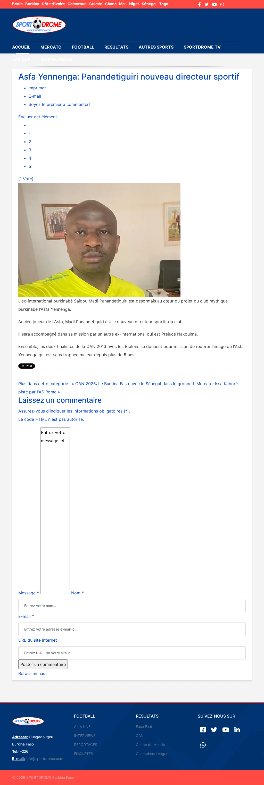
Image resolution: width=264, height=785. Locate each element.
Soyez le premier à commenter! (59, 104)
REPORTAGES (85, 744)
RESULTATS (116, 47)
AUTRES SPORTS (156, 47)
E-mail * (26, 616)
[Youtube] (214, 4)
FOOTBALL (83, 47)
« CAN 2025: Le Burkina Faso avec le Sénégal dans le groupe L (134, 383)
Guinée (95, 4)
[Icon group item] (203, 730)
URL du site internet (37, 640)
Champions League (152, 753)
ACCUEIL (21, 47)
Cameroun (77, 4)
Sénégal (149, 4)
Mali (123, 4)
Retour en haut (32, 673)
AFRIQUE (21, 59)
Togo (163, 4)
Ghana (111, 4)
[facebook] (199, 4)
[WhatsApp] (222, 4)
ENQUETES (83, 753)
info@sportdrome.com (44, 758)
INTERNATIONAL (58, 59)
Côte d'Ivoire (53, 4)
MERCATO (51, 47)
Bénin (17, 4)
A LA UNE (82, 726)
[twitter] (206, 4)
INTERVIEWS (85, 735)
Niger (134, 4)
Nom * (77, 592)
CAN (140, 735)
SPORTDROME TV (202, 47)
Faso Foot (144, 726)
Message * (28, 592)
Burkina (32, 4)
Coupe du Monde (150, 744)
